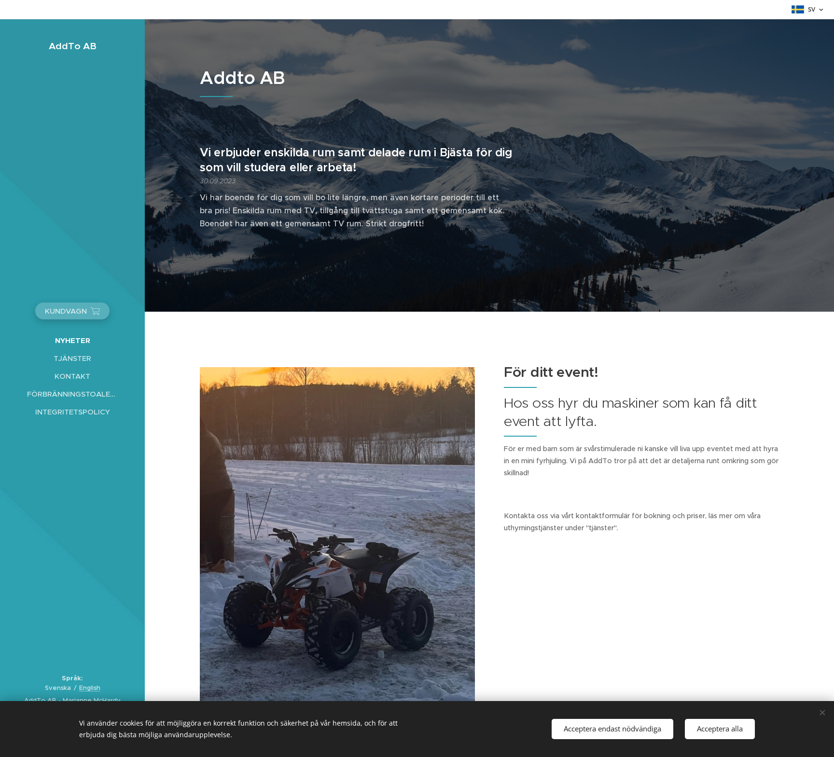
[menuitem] (72, 340)
